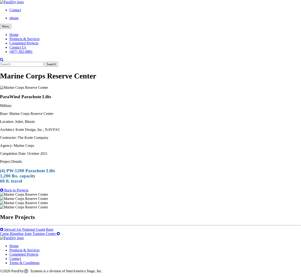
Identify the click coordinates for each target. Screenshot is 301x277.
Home (14, 35)
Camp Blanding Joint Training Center (28, 234)
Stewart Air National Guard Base (28, 229)
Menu (5, 26)
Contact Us (17, 47)
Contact (15, 10)
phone (14, 18)
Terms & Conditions (24, 263)
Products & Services (24, 39)
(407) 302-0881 (21, 52)
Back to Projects (15, 190)
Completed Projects (23, 43)
